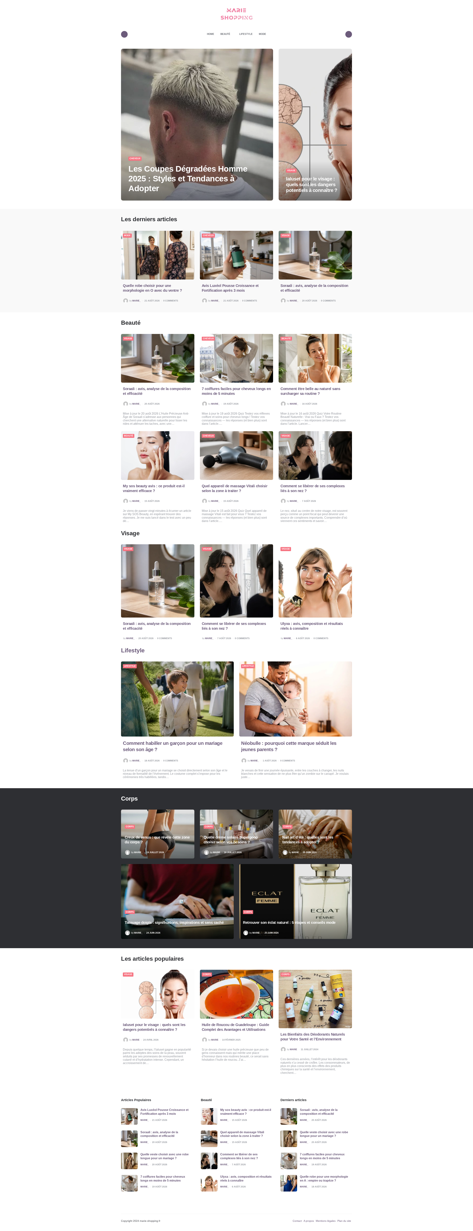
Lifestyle (246, 34)
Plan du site (344, 1220)
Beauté (225, 34)
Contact (297, 1220)
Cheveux (135, 158)
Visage (291, 170)
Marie (216, 852)
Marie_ (136, 301)
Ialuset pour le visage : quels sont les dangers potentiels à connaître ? (311, 184)
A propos (309, 1220)
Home (210, 34)
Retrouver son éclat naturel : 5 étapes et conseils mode (289, 923)
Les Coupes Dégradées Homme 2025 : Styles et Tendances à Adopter (187, 178)
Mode (262, 34)
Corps (130, 826)
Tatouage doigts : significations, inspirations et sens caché (174, 923)
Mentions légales (326, 1220)
